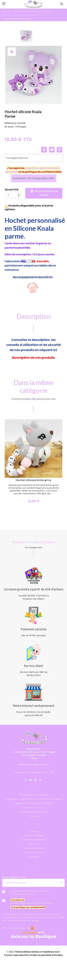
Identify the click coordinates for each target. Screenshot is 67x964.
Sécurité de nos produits (33, 794)
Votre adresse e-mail (13, 877)
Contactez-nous (33, 852)
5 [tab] (26, 518)
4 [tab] (21, 518)
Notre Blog (33, 816)
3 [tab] (17, 518)
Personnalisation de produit (44, 193)
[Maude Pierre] (33, 4)
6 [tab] (31, 518)
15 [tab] (35, 522)
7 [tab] (35, 518)
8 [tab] (40, 518)
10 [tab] (49, 518)
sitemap (33, 856)
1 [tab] (7, 518)
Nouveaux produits (33, 807)
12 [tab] (59, 518)
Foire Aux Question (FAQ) (33, 811)
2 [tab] (12, 518)
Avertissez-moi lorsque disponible (33, 178)
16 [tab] (40, 522)
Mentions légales (33, 835)
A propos (33, 843)
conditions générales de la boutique (31, 903)
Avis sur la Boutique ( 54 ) (16, 928)
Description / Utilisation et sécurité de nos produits (33, 799)
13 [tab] (26, 522)
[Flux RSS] (32, 928)
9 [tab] (45, 518)
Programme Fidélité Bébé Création (33, 803)
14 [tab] (31, 522)
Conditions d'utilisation (33, 839)
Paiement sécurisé (33, 848)
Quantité (12, 189)
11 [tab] (54, 518)
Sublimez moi (51, 951)
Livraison (33, 831)
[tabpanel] (33, 461)
